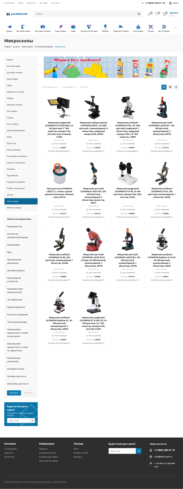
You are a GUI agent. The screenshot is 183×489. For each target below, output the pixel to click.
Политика (9, 457)
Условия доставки (48, 457)
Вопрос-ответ (81, 453)
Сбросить (28, 393)
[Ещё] (175, 28)
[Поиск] (138, 14)
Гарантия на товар (48, 461)
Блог (76, 449)
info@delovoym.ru (163, 456)
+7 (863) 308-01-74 (164, 450)
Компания (10, 443)
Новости (8, 453)
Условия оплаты (47, 453)
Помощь (43, 449)
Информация (46, 443)
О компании (10, 449)
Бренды (78, 457)
